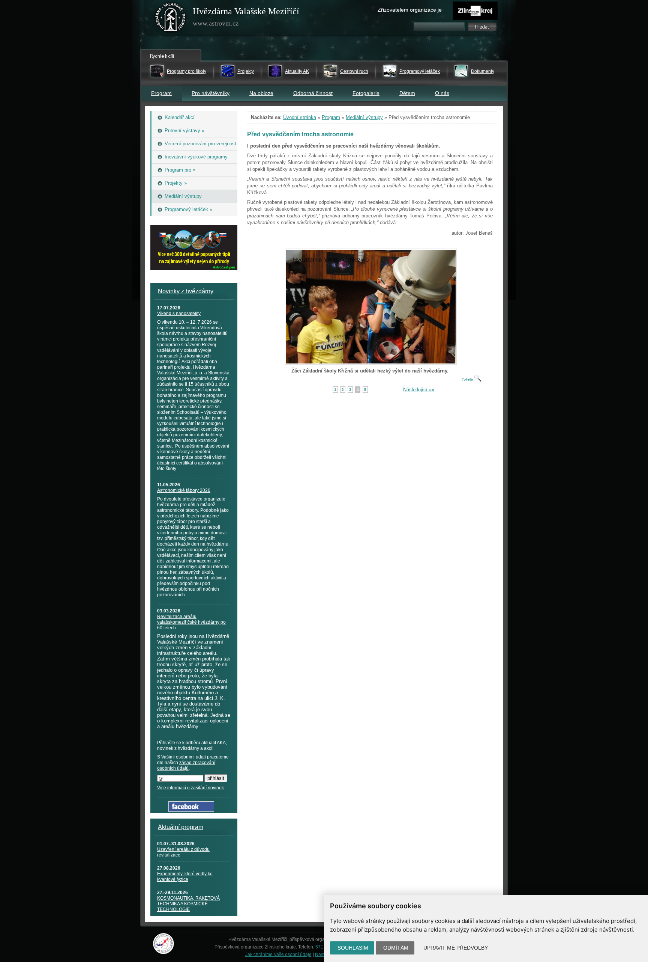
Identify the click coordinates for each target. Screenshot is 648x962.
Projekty (245, 71)
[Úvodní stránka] (170, 19)
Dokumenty (482, 71)
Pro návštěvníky (211, 93)
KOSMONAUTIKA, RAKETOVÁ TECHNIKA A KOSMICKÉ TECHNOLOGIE (188, 904)
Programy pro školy (186, 71)
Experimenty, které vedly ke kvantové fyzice (185, 876)
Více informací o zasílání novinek (190, 787)
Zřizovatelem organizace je (410, 10)
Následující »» (418, 389)
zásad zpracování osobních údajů (186, 765)
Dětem (407, 93)
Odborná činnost (313, 93)
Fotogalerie (366, 93)
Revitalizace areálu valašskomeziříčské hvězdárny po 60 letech (191, 622)
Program (161, 93)
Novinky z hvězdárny (185, 291)
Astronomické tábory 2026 (183, 490)
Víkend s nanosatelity (179, 313)
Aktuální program (180, 827)
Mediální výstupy (364, 117)
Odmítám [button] (395, 948)
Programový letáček (419, 71)
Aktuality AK (297, 71)
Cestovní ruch (354, 71)
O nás (442, 93)
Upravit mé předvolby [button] (455, 948)
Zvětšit (468, 380)
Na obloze (261, 93)
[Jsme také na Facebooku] (191, 810)
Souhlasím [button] (353, 948)
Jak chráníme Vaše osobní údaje (278, 954)
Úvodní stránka (299, 117)
